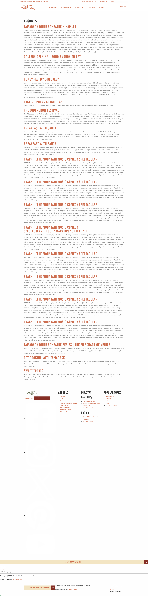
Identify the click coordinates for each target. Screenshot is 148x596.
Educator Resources (66, 412)
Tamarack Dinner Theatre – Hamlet (50, 27)
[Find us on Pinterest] (41, 515)
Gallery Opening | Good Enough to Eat (52, 56)
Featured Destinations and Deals (88, 1)
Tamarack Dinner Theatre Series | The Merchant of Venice (67, 345)
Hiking (107, 403)
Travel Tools (86, 405)
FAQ (61, 398)
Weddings (86, 419)
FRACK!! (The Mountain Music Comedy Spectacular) (61, 159)
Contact (62, 396)
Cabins (108, 401)
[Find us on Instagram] (41, 452)
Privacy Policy (17, 579)
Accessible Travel (65, 409)
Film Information (65, 407)
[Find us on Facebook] (41, 418)
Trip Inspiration (103, 1)
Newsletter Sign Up (42, 398)
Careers (62, 401)
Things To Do (110, 396)
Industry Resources (89, 401)
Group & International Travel (91, 417)
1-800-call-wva (28, 398)
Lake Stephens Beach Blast (44, 102)
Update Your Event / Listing (91, 403)
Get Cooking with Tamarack (44, 358)
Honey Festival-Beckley (41, 79)
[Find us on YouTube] (41, 544)
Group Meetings (88, 421)
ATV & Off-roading (111, 405)
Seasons (108, 398)
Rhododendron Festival (41, 110)
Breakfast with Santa (40, 128)
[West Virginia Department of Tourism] (28, 7)
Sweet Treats (33, 371)
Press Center (64, 405)
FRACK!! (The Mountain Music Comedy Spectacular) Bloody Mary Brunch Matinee (56, 229)
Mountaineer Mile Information (92, 408)
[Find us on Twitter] (41, 484)
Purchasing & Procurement (68, 403)
